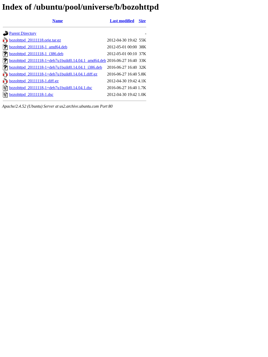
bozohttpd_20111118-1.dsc (31, 94)
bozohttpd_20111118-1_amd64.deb (38, 47)
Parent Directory (22, 33)
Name (57, 21)
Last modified (122, 21)
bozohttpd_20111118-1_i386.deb (36, 53)
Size (142, 21)
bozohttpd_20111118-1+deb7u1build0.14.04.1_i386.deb (55, 67)
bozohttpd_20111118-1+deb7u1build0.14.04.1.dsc (50, 87)
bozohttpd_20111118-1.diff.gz (34, 81)
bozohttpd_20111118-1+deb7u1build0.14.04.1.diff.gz (53, 74)
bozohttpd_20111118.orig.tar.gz (35, 40)
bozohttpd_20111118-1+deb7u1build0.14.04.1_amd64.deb (57, 60)
